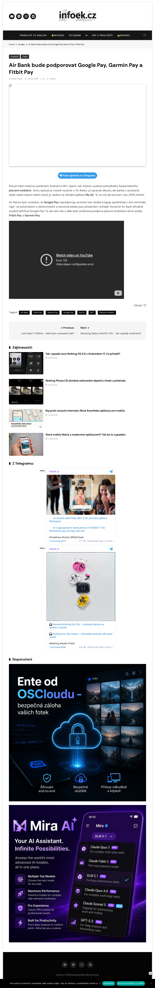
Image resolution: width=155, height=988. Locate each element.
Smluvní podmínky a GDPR (130, 983)
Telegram (75, 35)
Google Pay (68, 312)
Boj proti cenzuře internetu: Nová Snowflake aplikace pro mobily (85, 410)
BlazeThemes (92, 974)
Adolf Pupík (17, 78)
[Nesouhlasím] (151, 983)
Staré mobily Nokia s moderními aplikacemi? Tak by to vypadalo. (86, 434)
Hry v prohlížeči (102, 35)
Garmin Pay (52, 312)
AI (86, 35)
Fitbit (25, 56)
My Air (82, 312)
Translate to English (33, 35)
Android (14, 56)
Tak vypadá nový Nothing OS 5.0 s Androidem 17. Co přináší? (83, 353)
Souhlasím (109, 983)
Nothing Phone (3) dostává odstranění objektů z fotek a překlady (86, 380)
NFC (92, 312)
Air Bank (24, 312)
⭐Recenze (57, 35)
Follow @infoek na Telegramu (79, 175)
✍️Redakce (123, 35)
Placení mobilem (106, 312)
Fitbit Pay (37, 312)
